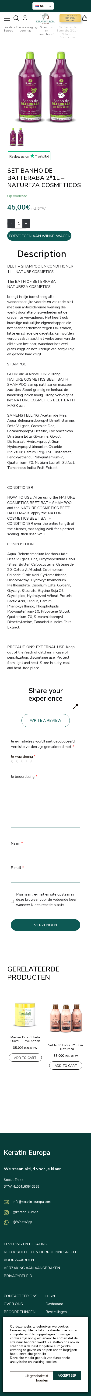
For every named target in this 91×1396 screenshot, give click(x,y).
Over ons (13, 1304)
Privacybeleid (18, 1275)
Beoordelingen (19, 1311)
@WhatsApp (22, 1222)
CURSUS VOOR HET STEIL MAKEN (70, 18)
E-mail (17, 867)
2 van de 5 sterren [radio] (17, 762)
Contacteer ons (21, 1296)
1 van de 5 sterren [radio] (12, 762)
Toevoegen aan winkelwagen (39, 236)
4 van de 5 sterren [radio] (27, 762)
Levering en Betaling (25, 1244)
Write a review (45, 720)
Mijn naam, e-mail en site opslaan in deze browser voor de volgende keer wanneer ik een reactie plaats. (46, 899)
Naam (17, 843)
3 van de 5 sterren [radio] (22, 762)
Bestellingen (56, 1311)
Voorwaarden (19, 1260)
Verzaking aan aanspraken (32, 1268)
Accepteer (67, 1376)
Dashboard (54, 1304)
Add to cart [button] (25, 1058)
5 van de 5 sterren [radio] (32, 762)
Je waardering (23, 756)
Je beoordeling (24, 776)
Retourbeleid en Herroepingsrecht (41, 1252)
